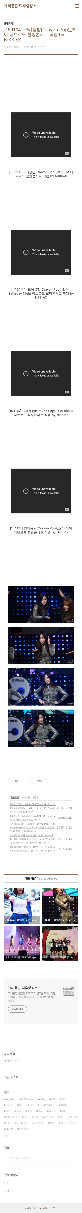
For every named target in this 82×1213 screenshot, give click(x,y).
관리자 (55, 1207)
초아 (52, 1123)
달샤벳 (9, 1129)
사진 (21, 1105)
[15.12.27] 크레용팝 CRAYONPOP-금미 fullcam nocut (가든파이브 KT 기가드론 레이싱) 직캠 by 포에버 (33, 808)
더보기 (7, 1135)
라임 (18, 1111)
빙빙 (53, 1099)
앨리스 (52, 1111)
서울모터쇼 (12, 1117)
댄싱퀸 (9, 1105)
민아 (64, 1111)
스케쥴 (73, 1117)
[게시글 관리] (26, 781)
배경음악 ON (11, 1060)
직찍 (8, 1111)
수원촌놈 (10, 1099)
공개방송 (39, 1123)
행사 (40, 1111)
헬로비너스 (22, 1123)
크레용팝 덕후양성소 (20, 6)
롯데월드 (50, 1105)
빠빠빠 (64, 1105)
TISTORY (42, 1207)
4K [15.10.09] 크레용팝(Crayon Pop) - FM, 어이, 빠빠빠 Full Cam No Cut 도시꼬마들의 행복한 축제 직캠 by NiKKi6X (33, 839)
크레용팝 (34, 1105)
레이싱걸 (23, 1129)
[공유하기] (21, 781)
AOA (42, 1099)
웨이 (64, 1099)
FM (25, 1117)
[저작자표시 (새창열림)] (50, 780)
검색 (74, 1158)
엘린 (29, 1111)
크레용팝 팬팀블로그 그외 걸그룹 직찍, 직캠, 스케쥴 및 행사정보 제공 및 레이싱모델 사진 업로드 (32, 997)
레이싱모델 (27, 1099)
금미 (62, 1117)
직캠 (35, 1117)
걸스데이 (49, 1117)
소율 (8, 1123)
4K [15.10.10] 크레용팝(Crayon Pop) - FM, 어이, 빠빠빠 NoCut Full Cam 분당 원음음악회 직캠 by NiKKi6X (33, 827)
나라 (63, 1123)
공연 (73, 1123)
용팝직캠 (15, 797)
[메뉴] (77, 6)
